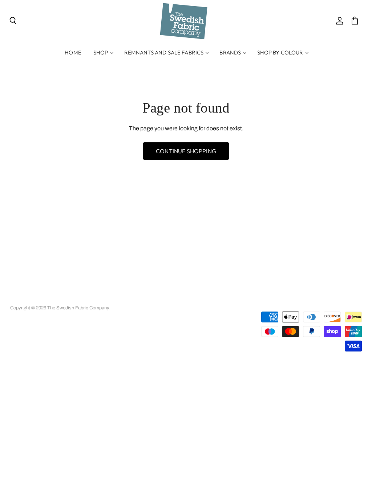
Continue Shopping (186, 151)
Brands (230, 52)
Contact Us (201, 298)
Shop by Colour (280, 52)
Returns (147, 298)
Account (41, 298)
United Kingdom (317, 301)
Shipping (172, 298)
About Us (68, 298)
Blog (226, 298)
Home (73, 52)
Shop (101, 52)
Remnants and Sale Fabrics (164, 52)
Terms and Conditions (108, 298)
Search (17, 298)
